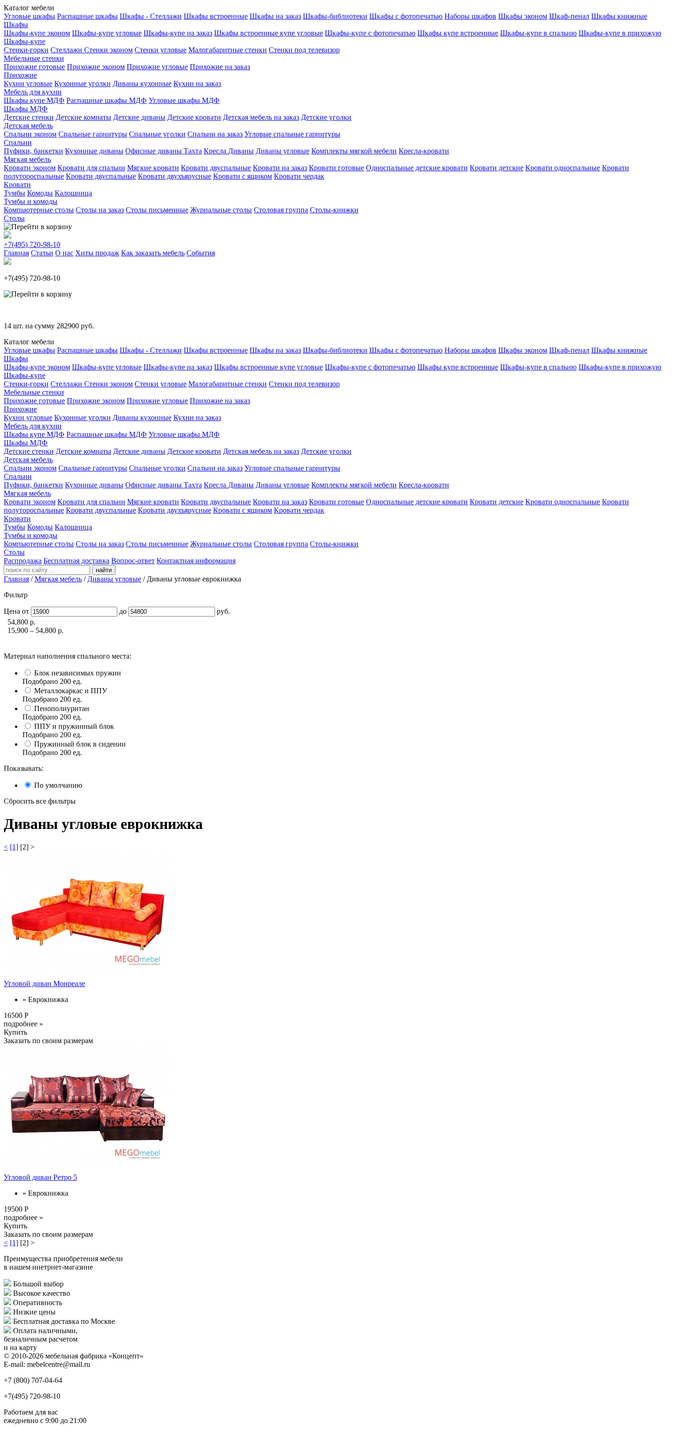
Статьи (42, 253)
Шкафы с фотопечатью (406, 16)
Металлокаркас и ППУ (70, 691)
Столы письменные (157, 210)
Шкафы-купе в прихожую (620, 33)
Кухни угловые (28, 83)
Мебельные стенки (34, 58)
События (200, 253)
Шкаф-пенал (569, 16)
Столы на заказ (100, 210)
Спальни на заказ (215, 134)
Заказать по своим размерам (48, 1041)
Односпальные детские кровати (417, 168)
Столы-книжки (334, 210)
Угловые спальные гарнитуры (292, 134)
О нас (64, 253)
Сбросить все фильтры (40, 801)
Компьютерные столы (39, 210)
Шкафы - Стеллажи (151, 16)
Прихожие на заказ (220, 67)
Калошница (73, 193)
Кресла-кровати (424, 151)
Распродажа (23, 561)
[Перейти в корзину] (38, 227)
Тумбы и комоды (30, 201)
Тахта (193, 151)
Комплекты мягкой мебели (354, 151)
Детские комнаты (83, 117)
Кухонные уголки (82, 83)
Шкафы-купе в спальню (538, 33)
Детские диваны (139, 117)
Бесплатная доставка (76, 561)
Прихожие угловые (157, 67)
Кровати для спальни (91, 168)
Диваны (241, 151)
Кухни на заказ (197, 83)
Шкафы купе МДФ (34, 100)
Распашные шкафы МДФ (106, 100)
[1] (14, 847)
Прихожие (20, 75)
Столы (14, 218)
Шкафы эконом (522, 16)
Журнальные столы (221, 210)
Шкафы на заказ (275, 16)
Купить (15, 1032)
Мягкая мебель (27, 159)
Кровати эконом (30, 168)
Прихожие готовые (34, 67)
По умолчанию (58, 785)
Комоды (40, 193)
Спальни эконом (30, 134)
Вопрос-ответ (133, 561)
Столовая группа (281, 210)
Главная (16, 253)
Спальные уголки (157, 134)
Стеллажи (67, 50)
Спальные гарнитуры (92, 134)
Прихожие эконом (96, 67)
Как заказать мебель (153, 253)
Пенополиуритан (61, 708)
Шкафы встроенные (216, 16)
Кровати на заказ (280, 168)
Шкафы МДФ (26, 109)
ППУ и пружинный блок (74, 726)
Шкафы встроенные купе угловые (268, 33)
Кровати (17, 185)
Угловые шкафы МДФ (184, 100)
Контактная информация (196, 561)
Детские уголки (326, 117)
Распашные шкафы (87, 16)
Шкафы (16, 25)
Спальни (18, 142)
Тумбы (14, 193)
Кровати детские (496, 168)
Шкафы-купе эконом (37, 33)
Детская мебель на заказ (261, 117)
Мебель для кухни (33, 92)
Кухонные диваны (94, 151)
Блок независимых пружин (77, 673)
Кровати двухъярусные (174, 176)
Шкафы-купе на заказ (177, 33)
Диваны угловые (282, 151)
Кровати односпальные (562, 168)
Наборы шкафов (470, 16)
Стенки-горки (26, 50)
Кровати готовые (336, 168)
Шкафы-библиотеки (335, 16)
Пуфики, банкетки (33, 151)
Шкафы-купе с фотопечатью (370, 33)
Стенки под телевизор (304, 50)
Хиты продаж (97, 253)
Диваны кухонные (142, 83)
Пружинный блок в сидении (80, 744)
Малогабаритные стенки (227, 50)
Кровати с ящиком (242, 176)
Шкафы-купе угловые (107, 33)
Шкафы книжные (619, 16)
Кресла (216, 151)
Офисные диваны (154, 151)
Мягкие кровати (153, 168)
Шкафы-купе (24, 41)
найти (104, 570)
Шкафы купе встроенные (457, 33)
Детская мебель (28, 126)
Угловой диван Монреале (44, 984)
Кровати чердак (299, 176)
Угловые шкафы (29, 16)
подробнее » (23, 1024)
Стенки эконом (108, 50)
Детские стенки (29, 117)
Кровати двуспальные (216, 168)
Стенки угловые (160, 50)
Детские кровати (194, 117)
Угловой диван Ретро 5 (40, 1177)
